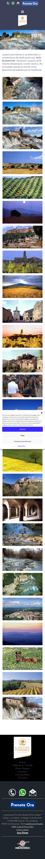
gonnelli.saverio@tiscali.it (34, 824)
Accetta (22, 429)
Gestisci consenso (22, 830)
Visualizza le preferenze (22, 441)
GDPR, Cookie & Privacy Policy (22, 827)
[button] (42, 413)
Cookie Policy (21, 446)
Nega (22, 435)
